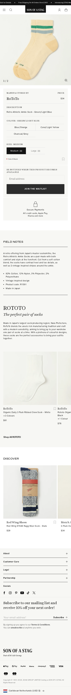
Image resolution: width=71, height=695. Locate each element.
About (6, 553)
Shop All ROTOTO (12, 437)
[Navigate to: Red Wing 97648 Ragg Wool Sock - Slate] (30, 492)
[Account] (59, 9)
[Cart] (66, 9)
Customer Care (11, 561)
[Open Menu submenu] (4, 9)
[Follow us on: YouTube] (22, 593)
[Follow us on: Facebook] (4, 593)
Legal (6, 569)
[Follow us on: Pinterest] (16, 593)
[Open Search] (10, 9)
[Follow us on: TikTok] (28, 593)
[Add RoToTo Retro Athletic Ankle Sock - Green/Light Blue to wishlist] (63, 159)
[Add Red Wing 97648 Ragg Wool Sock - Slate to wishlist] (55, 522)
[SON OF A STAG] (35, 9)
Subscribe (58, 617)
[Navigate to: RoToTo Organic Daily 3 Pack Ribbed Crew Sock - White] (30, 378)
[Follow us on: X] (34, 593)
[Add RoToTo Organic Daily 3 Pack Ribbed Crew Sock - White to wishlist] (55, 409)
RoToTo (13, 98)
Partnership (9, 578)
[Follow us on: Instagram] (10, 593)
